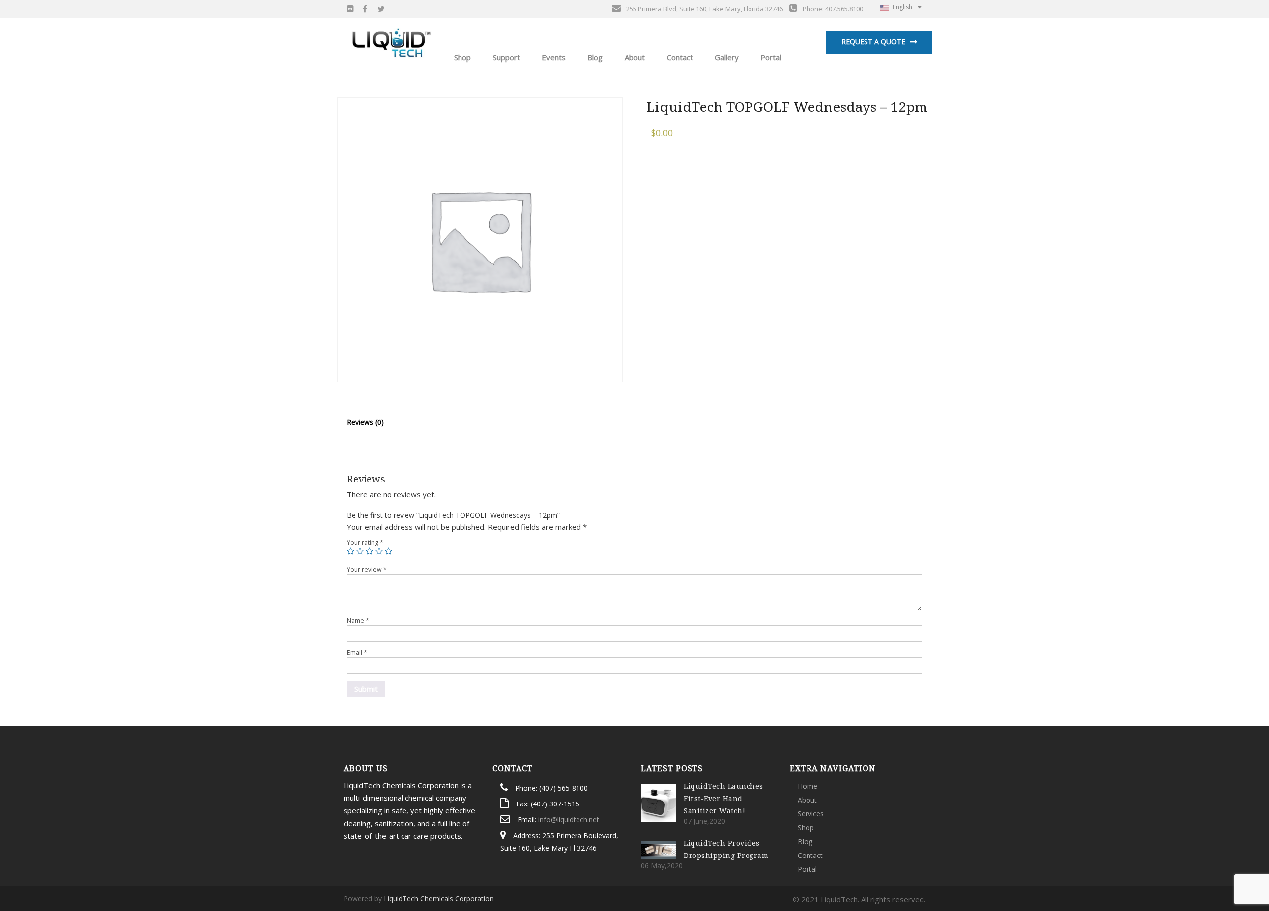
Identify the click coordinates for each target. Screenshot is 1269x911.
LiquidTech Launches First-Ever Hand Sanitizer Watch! (723, 798)
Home (807, 786)
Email (357, 652)
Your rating (365, 542)
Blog (594, 57)
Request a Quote (873, 41)
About (634, 57)
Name (358, 620)
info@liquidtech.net (568, 819)
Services (811, 813)
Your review (367, 569)
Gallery (726, 57)
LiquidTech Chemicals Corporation (439, 898)
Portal (769, 57)
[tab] (365, 422)
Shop (806, 827)
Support (505, 57)
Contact (679, 57)
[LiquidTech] (392, 42)
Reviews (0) (365, 422)
